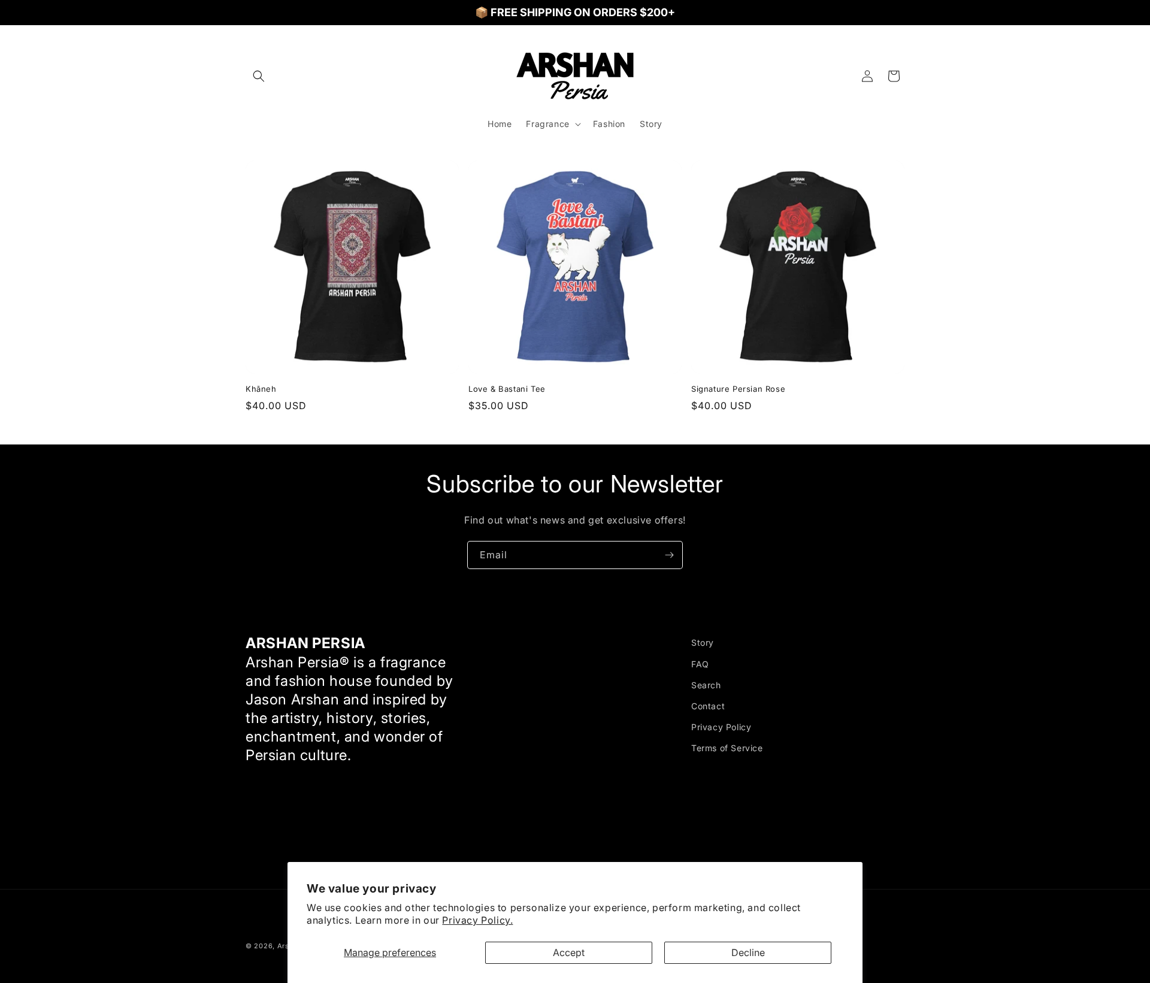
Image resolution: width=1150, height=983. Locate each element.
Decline (748, 952)
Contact (708, 705)
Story (702, 642)
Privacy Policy (721, 727)
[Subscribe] (669, 555)
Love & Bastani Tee (507, 389)
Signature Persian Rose (738, 389)
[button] (259, 76)
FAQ (700, 663)
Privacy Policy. (477, 920)
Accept (569, 952)
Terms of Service (727, 748)
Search (706, 684)
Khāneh (261, 389)
